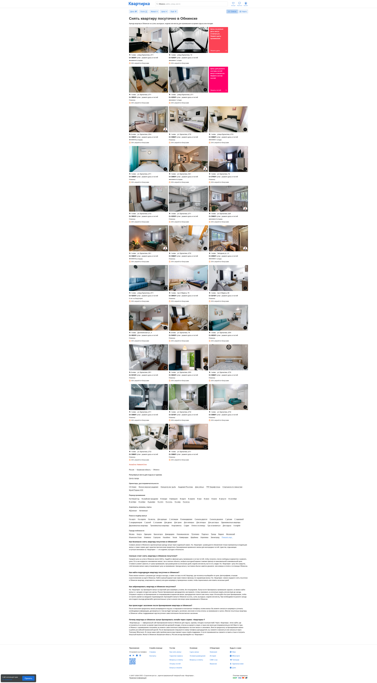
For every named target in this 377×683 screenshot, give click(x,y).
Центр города (134, 478)
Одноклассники (237, 664)
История (213, 656)
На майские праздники (150, 499)
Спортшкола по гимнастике (232, 487)
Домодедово (169, 534)
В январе (163, 499)
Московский (230, 534)
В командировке (186, 519)
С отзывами (157, 522)
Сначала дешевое (216, 519)
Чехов (174, 537)
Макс (234, 652)
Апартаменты (177, 525)
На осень (169, 502)
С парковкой (239, 519)
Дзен (234, 667)
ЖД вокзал (133, 510)
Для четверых (189, 522)
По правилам (7, 678)
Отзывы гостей (175, 664)
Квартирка (140, 4)
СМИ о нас (214, 660)
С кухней (147, 522)
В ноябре (142, 502)
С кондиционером (135, 522)
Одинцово (147, 534)
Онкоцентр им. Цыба (168, 487)
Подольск (205, 534)
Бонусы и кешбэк (176, 667)
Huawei (137, 655)
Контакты (152, 656)
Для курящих (162, 519)
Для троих (178, 522)
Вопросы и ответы (176, 660)
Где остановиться (214, 525)
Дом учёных (199, 487)
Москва (131, 534)
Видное (221, 534)
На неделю (142, 519)
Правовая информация (137, 678)
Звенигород (215, 537)
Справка (152, 652)
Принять (28, 678)
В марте (183, 499)
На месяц (151, 519)
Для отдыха (227, 525)
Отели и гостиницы (198, 525)
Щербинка (194, 537)
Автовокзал (143, 510)
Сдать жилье (194, 652)
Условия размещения (197, 656)
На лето (160, 502)
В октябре (132, 502)
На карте (132, 519)
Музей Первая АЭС (136, 490)
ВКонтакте (236, 656)
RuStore (140, 655)
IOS (130, 655)
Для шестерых (213, 522)
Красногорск (158, 534)
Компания (213, 652)
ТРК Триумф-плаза (213, 487)
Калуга (139, 534)
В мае (199, 499)
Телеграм (235, 660)
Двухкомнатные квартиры (138, 525)
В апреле (191, 499)
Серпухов (157, 537)
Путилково (195, 534)
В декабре (151, 502)
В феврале (174, 499)
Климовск (147, 537)
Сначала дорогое (201, 519)
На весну (186, 502)
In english (237, 525)
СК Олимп (132, 487)
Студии (186, 525)
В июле (214, 499)
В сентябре (233, 499)
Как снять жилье (175, 652)
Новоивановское (183, 534)
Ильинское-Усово (135, 537)
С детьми (228, 519)
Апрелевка (204, 537)
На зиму (178, 502)
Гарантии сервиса (176, 656)
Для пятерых (201, 522)
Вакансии (213, 664)
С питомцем (173, 519)
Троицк (213, 534)
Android (133, 655)
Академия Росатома (185, 487)
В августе (222, 499)
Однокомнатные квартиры (230, 522)
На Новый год (134, 499)
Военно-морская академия (148, 487)
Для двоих (168, 522)
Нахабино (166, 537)
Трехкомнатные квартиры (159, 525)
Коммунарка (183, 537)
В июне (206, 499)
